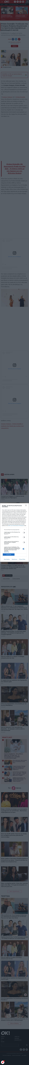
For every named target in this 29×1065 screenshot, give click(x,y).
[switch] (24, 532)
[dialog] (14, 532)
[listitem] (14, 529)
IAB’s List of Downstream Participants (16, 525)
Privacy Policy (22, 559)
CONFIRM (8, 554)
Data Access (14, 559)
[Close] (26, 505)
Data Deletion (7, 559)
